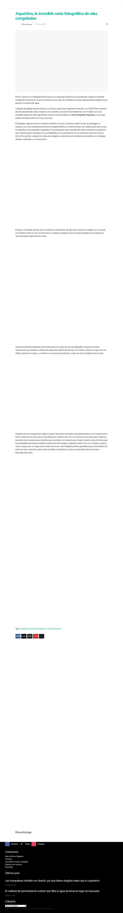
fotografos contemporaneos (49, 629)
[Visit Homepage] (61, 3)
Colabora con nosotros (13, 864)
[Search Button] (117, 4)
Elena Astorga (27, 24)
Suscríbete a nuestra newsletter (16, 862)
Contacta (8, 859)
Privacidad (9, 867)
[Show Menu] (6, 4)
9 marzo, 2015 (41, 24)
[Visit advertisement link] (61, 686)
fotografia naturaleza (28, 629)
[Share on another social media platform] (41, 636)
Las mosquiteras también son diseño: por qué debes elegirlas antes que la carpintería (52, 880)
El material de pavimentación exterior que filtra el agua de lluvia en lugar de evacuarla (52, 891)
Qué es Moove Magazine (14, 856)
